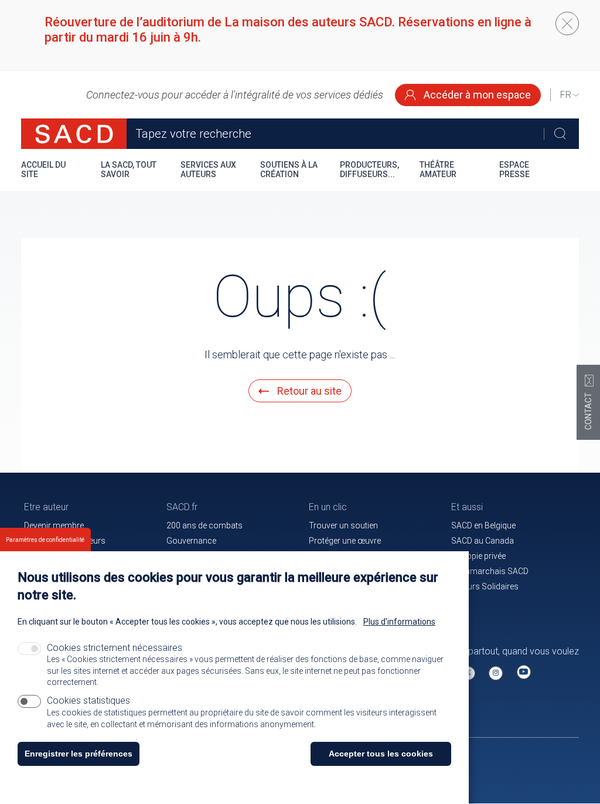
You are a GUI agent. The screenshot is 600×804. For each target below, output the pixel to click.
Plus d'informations (399, 621)
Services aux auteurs (208, 169)
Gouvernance (191, 540)
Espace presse (514, 169)
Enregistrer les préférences (78, 753)
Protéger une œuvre (345, 540)
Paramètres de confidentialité (45, 540)
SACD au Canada (482, 540)
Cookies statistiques (88, 700)
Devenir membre (54, 525)
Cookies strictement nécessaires (114, 647)
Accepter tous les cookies (381, 753)
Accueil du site (43, 169)
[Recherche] (560, 133)
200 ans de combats (204, 525)
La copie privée (478, 556)
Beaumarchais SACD (490, 571)
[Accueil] (74, 133)
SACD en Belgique (483, 525)
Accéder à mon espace (476, 95)
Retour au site (308, 391)
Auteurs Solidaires (485, 586)
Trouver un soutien (343, 525)
